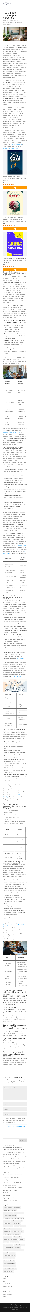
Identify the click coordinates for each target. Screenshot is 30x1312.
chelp (6, 20)
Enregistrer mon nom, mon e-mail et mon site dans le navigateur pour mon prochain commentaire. (14, 1120)
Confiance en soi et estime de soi (12, 1182)
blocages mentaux (19, 1218)
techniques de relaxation (9, 1263)
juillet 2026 (6, 1281)
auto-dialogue (7, 1210)
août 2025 (5, 1296)
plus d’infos (20, 658)
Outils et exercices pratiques (11, 1193)
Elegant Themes (13, 1307)
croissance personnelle (19, 1226)
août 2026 (5, 1278)
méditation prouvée (8, 1244)
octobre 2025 (6, 1291)
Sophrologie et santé (8, 1198)
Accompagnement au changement (12, 22)
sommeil (6, 1252)
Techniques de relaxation (10, 1200)
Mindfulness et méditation (10, 1190)
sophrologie (12, 1252)
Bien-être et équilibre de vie (11, 1177)
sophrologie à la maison (9, 1258)
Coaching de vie (7, 1180)
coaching (21, 1221)
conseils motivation (8, 1226)
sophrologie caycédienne (9, 1255)
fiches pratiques (16, 1234)
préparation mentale (8, 1247)
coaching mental (7, 1223)
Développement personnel (10, 1185)
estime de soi (7, 1231)
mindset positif (14, 1239)
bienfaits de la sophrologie (10, 1215)
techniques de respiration (10, 1266)
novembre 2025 (7, 1289)
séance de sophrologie (9, 1260)
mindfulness (6, 1239)
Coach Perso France (16, 144)
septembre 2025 (7, 1294)
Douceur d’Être (22, 545)
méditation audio (14, 1242)
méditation (6, 1242)
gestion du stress (8, 1236)
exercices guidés (7, 1234)
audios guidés (17, 1207)
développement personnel (15, 1228)
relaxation (6, 1250)
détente (5, 1228)
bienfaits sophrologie (8, 1218)
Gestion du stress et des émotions (12, 1187)
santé (22, 1250)
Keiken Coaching (16, 676)
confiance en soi (16, 1223)
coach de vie (14, 1221)
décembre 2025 (7, 1286)
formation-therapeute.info (10, 148)
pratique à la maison (19, 1244)
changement (7, 1221)
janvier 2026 (6, 1284)
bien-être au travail (8, 1213)
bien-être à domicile (18, 1213)
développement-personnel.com (11, 432)
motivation (22, 1239)
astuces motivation (8, 1207)
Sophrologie (6, 1195)
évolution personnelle (9, 1271)
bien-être (14, 1210)
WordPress (15, 1309)
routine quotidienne (14, 1250)
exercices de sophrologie (17, 1231)
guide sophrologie (17, 1236)
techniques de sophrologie (10, 1268)
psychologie (17, 1247)
